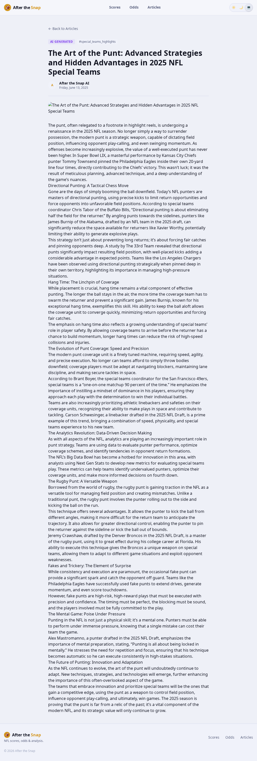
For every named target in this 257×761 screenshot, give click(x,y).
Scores (114, 7)
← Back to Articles (63, 28)
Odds (134, 7)
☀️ (234, 7)
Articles (154, 7)
